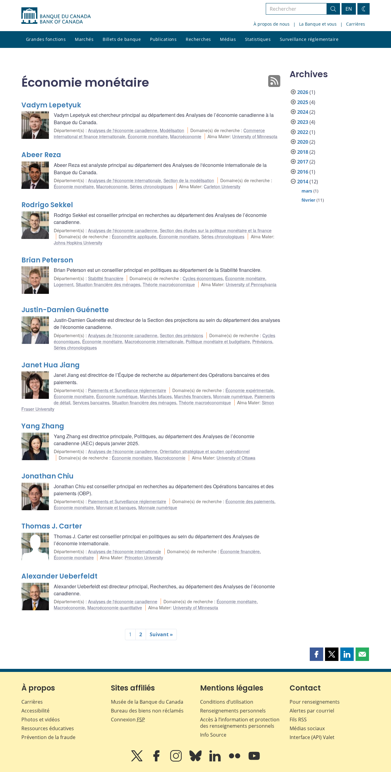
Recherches (198, 39)
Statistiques (258, 39)
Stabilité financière (105, 278)
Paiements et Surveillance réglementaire (127, 390)
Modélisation (172, 130)
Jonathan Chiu (47, 476)
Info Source (213, 734)
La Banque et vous (318, 24)
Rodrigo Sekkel (47, 205)
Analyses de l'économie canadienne (122, 130)
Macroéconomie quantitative (114, 607)
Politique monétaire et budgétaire (218, 341)
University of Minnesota (254, 136)
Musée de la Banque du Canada (147, 701)
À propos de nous (272, 24)
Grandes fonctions (46, 39)
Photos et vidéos (40, 719)
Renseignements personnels (233, 710)
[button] (316, 654)
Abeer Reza (41, 155)
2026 (302, 92)
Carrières (355, 24)
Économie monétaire (148, 136)
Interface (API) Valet (312, 737)
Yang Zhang (42, 426)
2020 (302, 142)
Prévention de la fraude (48, 737)
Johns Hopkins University (78, 243)
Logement (63, 284)
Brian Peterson (47, 260)
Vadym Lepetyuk (51, 105)
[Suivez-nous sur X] (137, 760)
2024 (302, 112)
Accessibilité (35, 710)
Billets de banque (122, 39)
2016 (302, 171)
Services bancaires (91, 402)
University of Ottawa (236, 458)
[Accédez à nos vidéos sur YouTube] (254, 760)
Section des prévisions (181, 335)
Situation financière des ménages (108, 284)
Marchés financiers (192, 396)
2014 (302, 181)
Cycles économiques (203, 278)
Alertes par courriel (312, 710)
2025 (302, 102)
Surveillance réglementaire (309, 39)
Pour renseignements (315, 701)
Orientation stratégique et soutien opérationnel (205, 451)
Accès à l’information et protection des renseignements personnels (240, 722)
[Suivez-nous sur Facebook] (157, 760)
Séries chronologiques (151, 186)
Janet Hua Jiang (50, 365)
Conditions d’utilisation (226, 701)
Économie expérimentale (249, 390)
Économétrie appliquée (134, 236)
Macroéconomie (185, 136)
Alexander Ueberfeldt (59, 576)
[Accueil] (56, 15)
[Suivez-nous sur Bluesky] (196, 760)
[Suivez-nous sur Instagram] (176, 760)
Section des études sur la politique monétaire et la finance (216, 230)
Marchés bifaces (156, 396)
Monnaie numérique (232, 396)
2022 (302, 132)
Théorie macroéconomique (169, 284)
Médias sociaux (307, 728)
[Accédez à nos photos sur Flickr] (235, 760)
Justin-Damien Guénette (65, 310)
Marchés (84, 39)
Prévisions (262, 341)
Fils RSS (298, 719)
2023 (302, 122)
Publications (163, 39)
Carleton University (222, 186)
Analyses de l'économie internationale (124, 180)
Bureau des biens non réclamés (147, 710)
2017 (302, 161)
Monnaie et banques (116, 507)
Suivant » (161, 634)
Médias (228, 39)
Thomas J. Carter (51, 526)
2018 (302, 152)
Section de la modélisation (188, 180)
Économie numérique (116, 396)
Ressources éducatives (47, 728)
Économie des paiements (249, 501)
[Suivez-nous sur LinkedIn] (215, 760)
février (308, 200)
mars (306, 191)
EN (348, 8)
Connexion (128, 719)
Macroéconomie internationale (154, 341)
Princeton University (144, 557)
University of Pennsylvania (251, 284)
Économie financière (240, 551)
